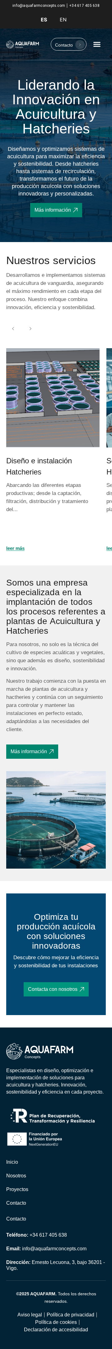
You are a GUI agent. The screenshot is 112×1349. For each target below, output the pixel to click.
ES (44, 19)
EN (63, 19)
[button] (97, 44)
